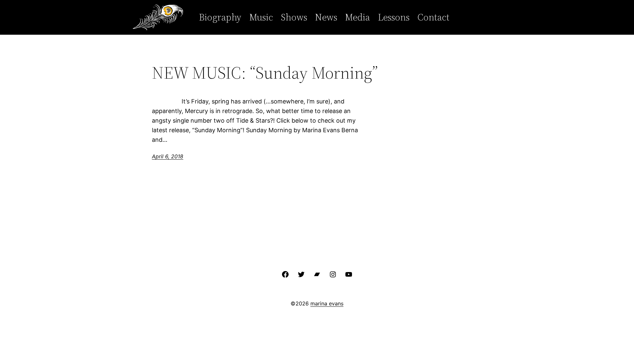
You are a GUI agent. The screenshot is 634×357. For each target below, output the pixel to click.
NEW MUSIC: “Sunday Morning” (265, 73)
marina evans (326, 303)
